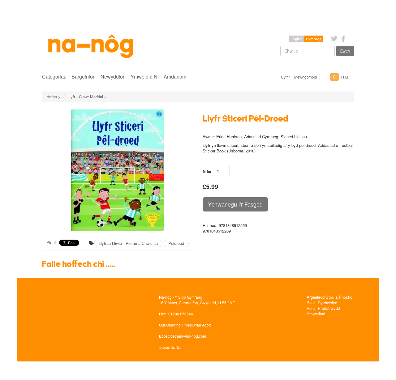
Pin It (51, 242)
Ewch (345, 51)
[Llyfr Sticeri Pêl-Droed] (117, 170)
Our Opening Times (175, 324)
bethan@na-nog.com (188, 336)
